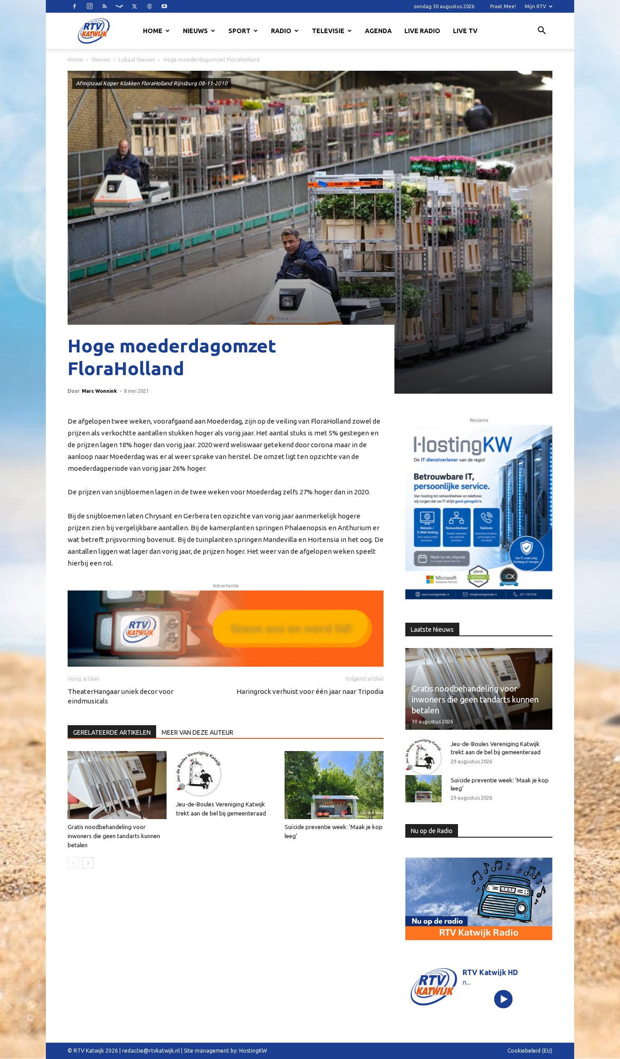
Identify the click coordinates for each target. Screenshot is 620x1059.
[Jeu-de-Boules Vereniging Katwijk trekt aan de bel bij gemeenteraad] (225, 773)
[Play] (503, 998)
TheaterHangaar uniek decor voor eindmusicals (120, 696)
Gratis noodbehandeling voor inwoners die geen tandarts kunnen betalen (114, 836)
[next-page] (87, 863)
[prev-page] (73, 863)
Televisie (328, 30)
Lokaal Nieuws (136, 60)
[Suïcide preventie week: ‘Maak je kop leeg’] (334, 785)
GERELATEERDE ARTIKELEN (112, 732)
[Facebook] (74, 6)
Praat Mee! (503, 6)
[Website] (149, 6)
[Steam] (119, 6)
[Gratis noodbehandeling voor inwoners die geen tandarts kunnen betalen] (117, 785)
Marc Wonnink (99, 391)
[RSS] (104, 6)
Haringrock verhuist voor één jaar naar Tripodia (310, 691)
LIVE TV (465, 30)
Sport (239, 30)
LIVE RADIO (422, 30)
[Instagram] (89, 6)
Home (152, 30)
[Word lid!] (226, 629)
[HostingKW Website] (478, 514)
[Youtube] (164, 6)
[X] (134, 6)
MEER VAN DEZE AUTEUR (197, 732)
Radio (281, 30)
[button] (541, 31)
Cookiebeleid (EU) (529, 1051)
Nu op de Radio (432, 831)
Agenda (378, 30)
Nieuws (195, 30)
